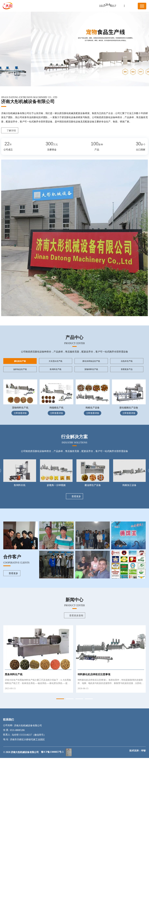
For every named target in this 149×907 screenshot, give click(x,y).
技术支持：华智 (137, 750)
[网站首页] (8, 5)
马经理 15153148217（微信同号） (29, 734)
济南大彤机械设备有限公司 (28, 725)
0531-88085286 (17, 730)
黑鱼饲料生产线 (14, 674)
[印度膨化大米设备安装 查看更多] (92, 535)
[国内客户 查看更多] (128, 564)
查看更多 (76, 496)
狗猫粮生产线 (56, 407)
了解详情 (11, 130)
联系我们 (8, 719)
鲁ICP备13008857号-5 (52, 752)
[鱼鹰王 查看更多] (128, 535)
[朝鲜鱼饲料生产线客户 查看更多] (56, 535)
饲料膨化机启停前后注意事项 (94, 674)
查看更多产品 (127, 369)
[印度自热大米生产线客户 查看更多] (56, 564)
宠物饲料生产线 (20, 407)
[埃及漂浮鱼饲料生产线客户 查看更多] (92, 564)
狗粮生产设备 (93, 407)
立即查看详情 (20, 413)
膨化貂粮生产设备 (129, 407)
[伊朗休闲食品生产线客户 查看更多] (20, 535)
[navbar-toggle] (142, 6)
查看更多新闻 (76, 615)
